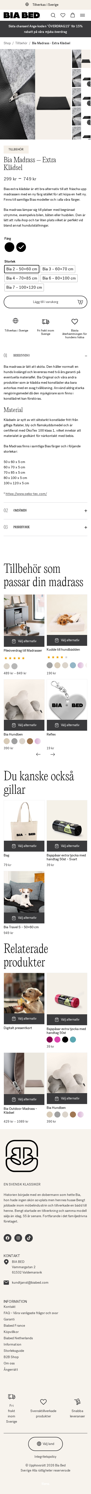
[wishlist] (63, 15)
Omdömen (20, 510)
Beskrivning (21, 355)
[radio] (9, 247)
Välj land (48, 1444)
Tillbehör (21, 43)
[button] (73, 15)
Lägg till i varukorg (45, 302)
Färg (7, 238)
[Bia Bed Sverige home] (22, 15)
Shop (7, 43)
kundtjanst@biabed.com (30, 1282)
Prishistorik (21, 527)
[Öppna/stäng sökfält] (53, 15)
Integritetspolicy (45, 1457)
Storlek (9, 261)
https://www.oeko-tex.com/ (26, 494)
